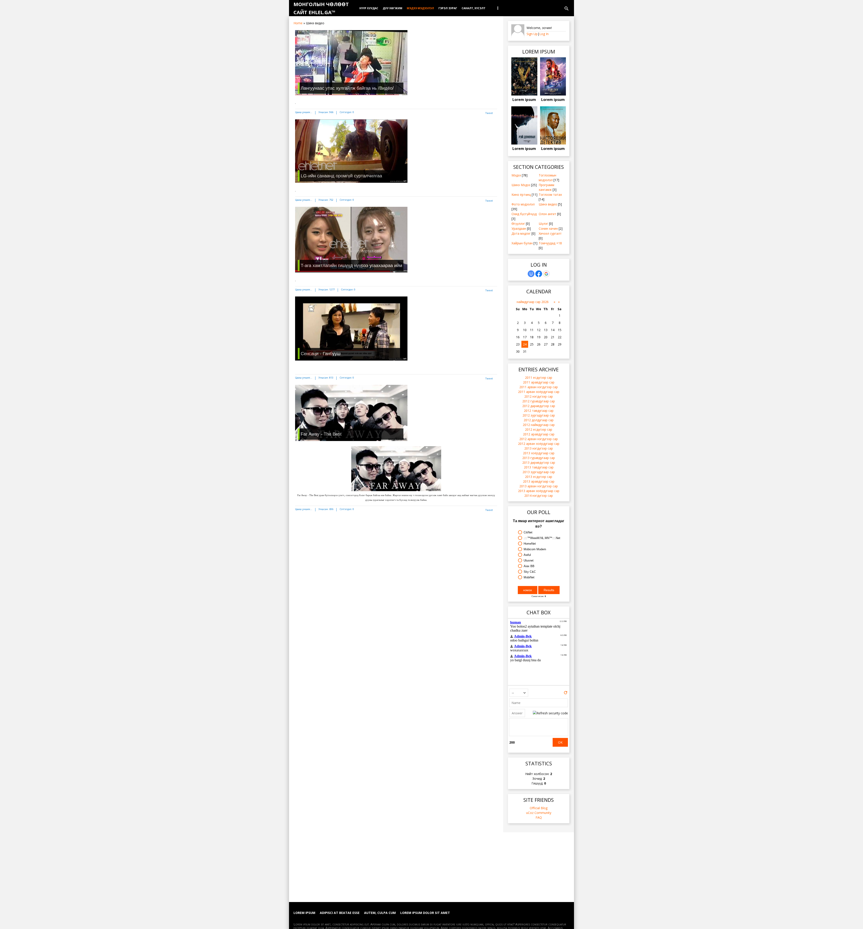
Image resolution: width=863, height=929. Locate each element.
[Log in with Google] (546, 273)
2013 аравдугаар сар (538, 481)
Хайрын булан (522, 243)
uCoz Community (538, 813)
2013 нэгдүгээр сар (538, 448)
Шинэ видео (548, 204)
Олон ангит (547, 214)
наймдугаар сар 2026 (533, 302)
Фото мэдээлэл (523, 204)
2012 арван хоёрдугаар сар (538, 443)
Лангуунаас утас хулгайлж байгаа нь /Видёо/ (347, 88)
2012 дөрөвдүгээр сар (538, 406)
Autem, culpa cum (380, 913)
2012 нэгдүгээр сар (538, 396)
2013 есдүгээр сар (538, 477)
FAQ (539, 817)
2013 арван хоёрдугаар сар (538, 491)
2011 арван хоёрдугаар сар (538, 392)
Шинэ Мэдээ (521, 185)
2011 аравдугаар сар (538, 382)
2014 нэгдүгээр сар (538, 495)
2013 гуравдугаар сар (538, 458)
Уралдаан (519, 228)
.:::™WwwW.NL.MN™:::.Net (542, 538)
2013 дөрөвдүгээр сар (538, 462)
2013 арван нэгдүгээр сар (538, 486)
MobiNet (529, 577)
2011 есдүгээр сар (538, 377)
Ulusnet (529, 560)
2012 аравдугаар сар (538, 434)
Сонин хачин (548, 228)
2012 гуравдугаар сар (538, 401)
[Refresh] (565, 694)
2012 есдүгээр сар (538, 429)
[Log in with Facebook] (538, 273)
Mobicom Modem (535, 549)
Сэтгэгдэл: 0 (347, 112)
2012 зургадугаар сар (539, 415)
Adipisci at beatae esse (340, 913)
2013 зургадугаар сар (539, 472)
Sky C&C (530, 571)
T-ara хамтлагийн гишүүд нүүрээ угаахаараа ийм (351, 265)
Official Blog (538, 808)
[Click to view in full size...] (396, 490)
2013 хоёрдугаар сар (538, 453)
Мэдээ (516, 175)
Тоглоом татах (550, 194)
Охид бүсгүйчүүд (524, 214)
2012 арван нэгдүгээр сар (538, 439)
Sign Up (532, 34)
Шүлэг (543, 223)
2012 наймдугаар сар (539, 425)
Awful (527, 555)
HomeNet (530, 543)
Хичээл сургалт (550, 233)
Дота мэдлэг (521, 233)
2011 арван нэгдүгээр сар (538, 387)
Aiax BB (529, 566)
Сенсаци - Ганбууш (320, 353)
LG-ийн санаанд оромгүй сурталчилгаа (341, 175)
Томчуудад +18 (550, 243)
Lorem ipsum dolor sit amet (425, 913)
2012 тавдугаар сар (539, 410)
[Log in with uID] (531, 273)
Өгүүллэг (518, 223)
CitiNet (528, 532)
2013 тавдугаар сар (539, 467)
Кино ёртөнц (521, 194)
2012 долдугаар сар (539, 420)
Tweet (489, 113)
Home (298, 23)
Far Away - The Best (321, 434)
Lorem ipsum (524, 99)
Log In (544, 34)
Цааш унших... (303, 112)
